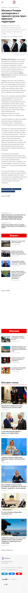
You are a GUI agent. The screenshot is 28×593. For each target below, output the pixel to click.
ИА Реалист (4, 7)
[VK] (12, 574)
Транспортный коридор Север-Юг (8, 191)
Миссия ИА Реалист (11, 567)
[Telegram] (4, 574)
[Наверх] (24, 589)
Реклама (20, 567)
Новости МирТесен (7, 550)
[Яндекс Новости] (5, 580)
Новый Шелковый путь (16, 189)
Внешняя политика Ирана (6, 189)
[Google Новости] (14, 580)
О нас (2, 567)
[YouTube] (19, 574)
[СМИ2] (5, 585)
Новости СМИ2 (5, 196)
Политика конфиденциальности (9, 569)
